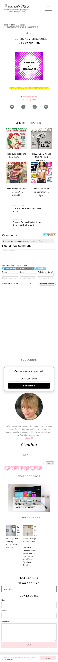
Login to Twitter (40, 268)
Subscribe (29, 385)
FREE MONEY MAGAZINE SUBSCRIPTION (29, 88)
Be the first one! (39, 241)
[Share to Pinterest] (46, 107)
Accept (48, 658)
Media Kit (29, 438)
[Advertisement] (29, 325)
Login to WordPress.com (25, 268)
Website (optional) (45, 272)
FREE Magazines (29, 99)
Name (4, 272)
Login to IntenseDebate (8, 268)
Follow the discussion (53, 234)
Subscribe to (7, 283)
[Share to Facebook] (23, 107)
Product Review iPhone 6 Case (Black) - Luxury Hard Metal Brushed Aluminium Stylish (29, 556)
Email (22, 272)
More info (10, 659)
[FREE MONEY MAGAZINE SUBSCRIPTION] (35, 107)
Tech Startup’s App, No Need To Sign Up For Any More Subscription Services (28, 504)
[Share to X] (12, 107)
